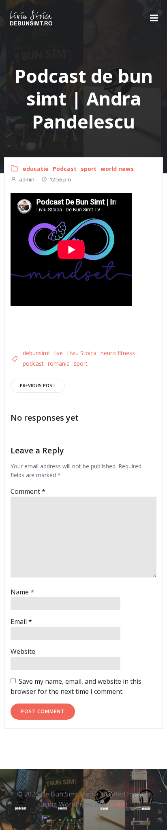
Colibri (117, 804)
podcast (33, 363)
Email (21, 621)
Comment (28, 491)
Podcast (65, 169)
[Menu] (154, 18)
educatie (36, 169)
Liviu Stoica (81, 353)
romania (59, 363)
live (58, 353)
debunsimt (36, 353)
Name (22, 592)
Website (23, 651)
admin (26, 179)
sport (88, 169)
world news (117, 169)
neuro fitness (118, 353)
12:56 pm (60, 179)
